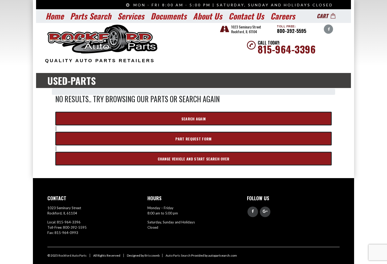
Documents (169, 16)
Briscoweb (152, 255)
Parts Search (90, 16)
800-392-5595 (291, 30)
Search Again (193, 118)
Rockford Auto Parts (72, 255)
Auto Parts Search (178, 255)
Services (130, 16)
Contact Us (246, 16)
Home (55, 16)
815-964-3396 (287, 49)
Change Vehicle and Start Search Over (194, 159)
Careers (282, 16)
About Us (207, 16)
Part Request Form (193, 138)
